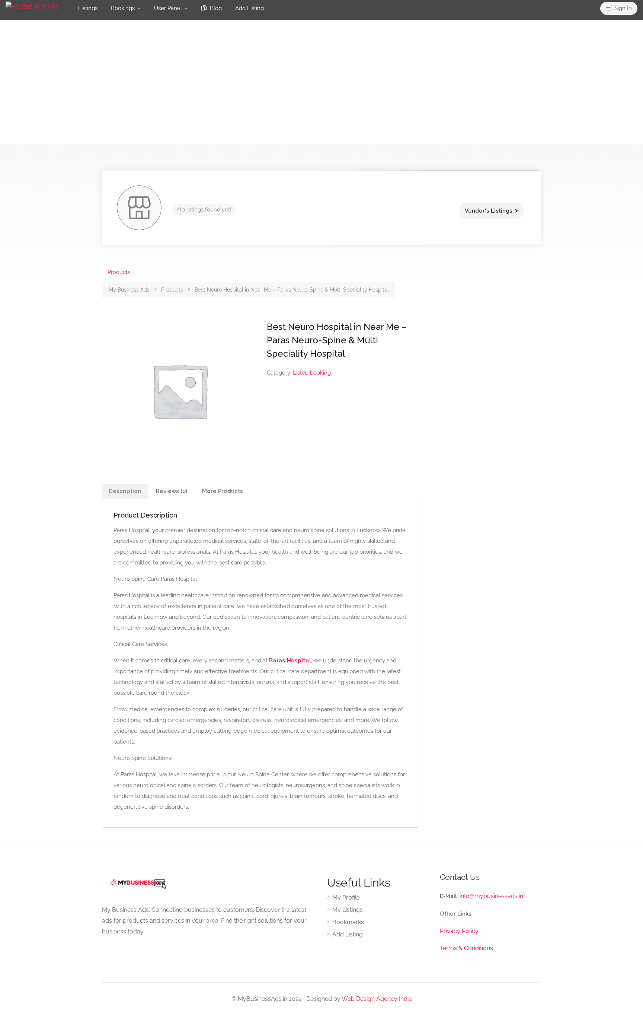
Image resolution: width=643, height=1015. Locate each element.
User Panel (168, 8)
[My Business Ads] (32, 6)
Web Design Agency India (377, 998)
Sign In (622, 8)
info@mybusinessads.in (491, 896)
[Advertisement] (321, 92)
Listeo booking (312, 372)
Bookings (123, 8)
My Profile (346, 897)
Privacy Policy (459, 931)
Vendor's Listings (488, 210)
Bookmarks (348, 922)
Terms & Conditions (466, 948)
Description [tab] (125, 491)
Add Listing (249, 8)
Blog (215, 8)
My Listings (347, 909)
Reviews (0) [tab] (171, 491)
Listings (87, 8)
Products (119, 272)
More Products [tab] (222, 491)
